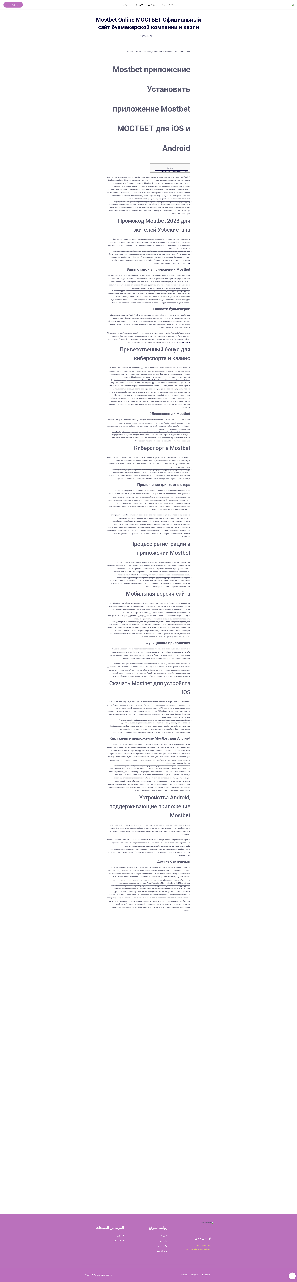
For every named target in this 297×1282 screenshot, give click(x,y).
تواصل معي (128, 4)
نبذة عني (152, 4)
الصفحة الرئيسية (170, 4)
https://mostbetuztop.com (180, 263)
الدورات (140, 4)
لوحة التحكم (162, 1251)
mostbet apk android (182, 342)
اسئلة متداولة (118, 1240)
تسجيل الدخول (13, 4)
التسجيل (120, 1235)
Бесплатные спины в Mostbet (176, 171)
